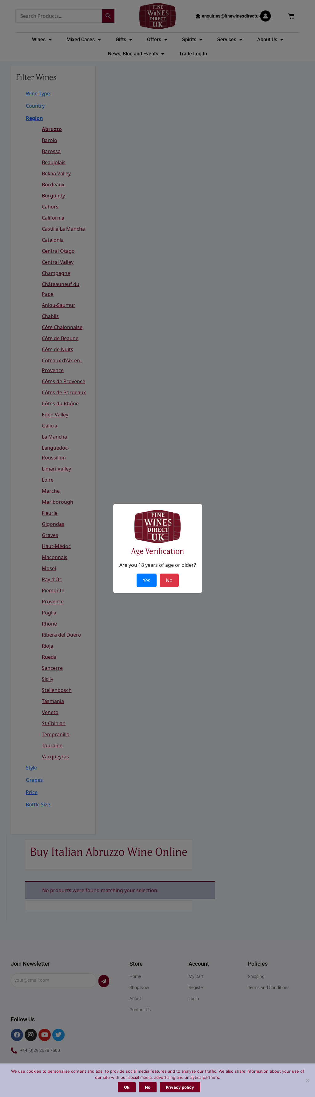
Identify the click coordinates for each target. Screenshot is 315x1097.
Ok (127, 1087)
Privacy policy (180, 1087)
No (147, 1087)
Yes (146, 580)
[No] (307, 1080)
